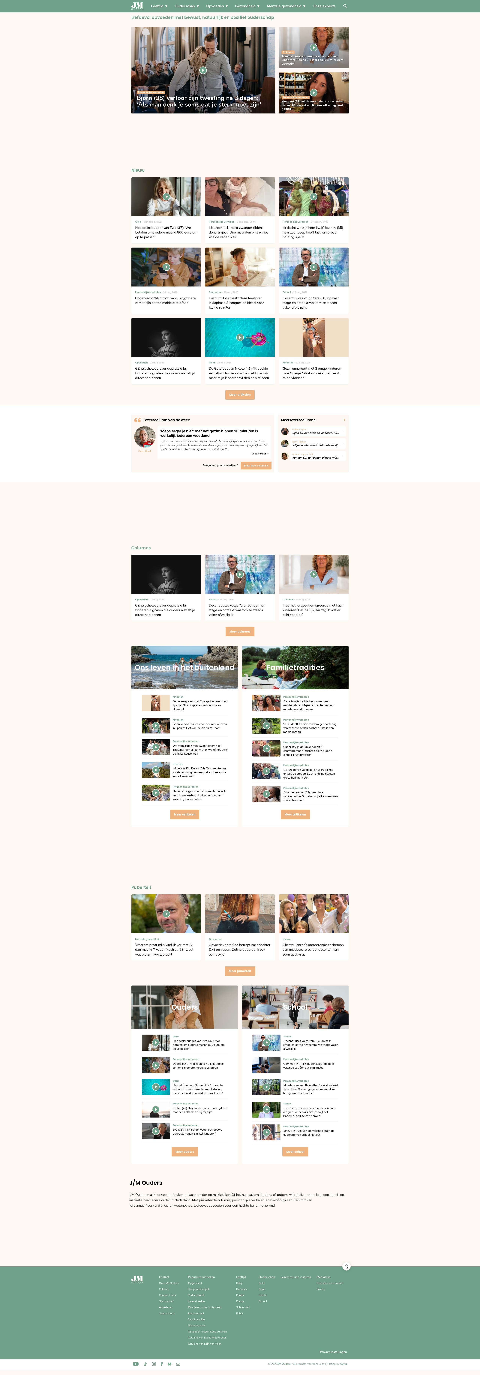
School (263, 1301)
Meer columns (240, 631)
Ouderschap (185, 6)
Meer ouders (185, 1152)
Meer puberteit (240, 971)
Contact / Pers (167, 1295)
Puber (239, 1313)
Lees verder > (259, 453)
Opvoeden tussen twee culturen (207, 1331)
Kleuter (240, 1301)
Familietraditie (196, 1319)
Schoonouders (196, 1325)
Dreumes (241, 1289)
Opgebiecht (195, 1283)
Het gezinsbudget (198, 1289)
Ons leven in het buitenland (204, 1307)
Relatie (263, 1295)
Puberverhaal (196, 1313)
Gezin (262, 1289)
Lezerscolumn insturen (296, 1277)
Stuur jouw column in (256, 465)
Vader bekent (196, 1295)
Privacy (321, 1289)
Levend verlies (196, 1301)
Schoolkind (242, 1307)
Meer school (295, 1152)
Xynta (343, 1364)
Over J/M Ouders (169, 1283)
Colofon (163, 1289)
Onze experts (324, 6)
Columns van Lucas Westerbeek (207, 1337)
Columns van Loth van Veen (204, 1344)
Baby (239, 1283)
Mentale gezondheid (284, 6)
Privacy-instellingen (333, 1352)
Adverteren (165, 1307)
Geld (261, 1283)
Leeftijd (157, 6)
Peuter (240, 1295)
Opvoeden (215, 6)
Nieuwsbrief (166, 1301)
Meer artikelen (240, 395)
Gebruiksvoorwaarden (330, 1283)
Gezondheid (245, 6)
